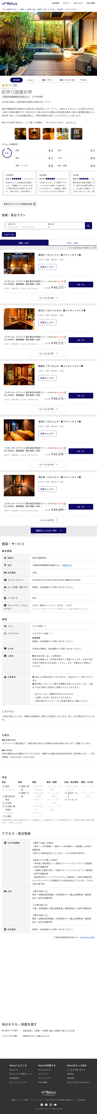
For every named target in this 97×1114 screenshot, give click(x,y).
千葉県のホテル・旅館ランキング (36, 1036)
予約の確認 (90, 3)
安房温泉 (60, 9)
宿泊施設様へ (14, 1078)
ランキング (42, 1074)
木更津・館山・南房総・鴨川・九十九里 (40, 9)
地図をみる (67, 565)
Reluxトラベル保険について (19, 1074)
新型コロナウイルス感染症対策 (18, 204)
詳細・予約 (80, 284)
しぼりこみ (9, 234)
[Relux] (9, 3)
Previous (4, 41)
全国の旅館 (27, 1030)
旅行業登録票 (81, 1100)
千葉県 (21, 9)
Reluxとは (78, 3)
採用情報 (70, 1078)
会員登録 (55, 3)
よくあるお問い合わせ (76, 1069)
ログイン (66, 3)
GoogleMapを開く (87, 937)
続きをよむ (71, 122)
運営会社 (70, 1074)
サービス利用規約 (24, 1100)
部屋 (24, 242)
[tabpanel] (48, 44)
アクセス (83, 80)
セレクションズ (44, 1078)
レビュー (31, 80)
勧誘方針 (14, 1100)
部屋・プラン (47, 80)
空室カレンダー (47, 266)
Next (93, 41)
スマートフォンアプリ (18, 1082)
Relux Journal (44, 1069)
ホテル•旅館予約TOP (9, 9)
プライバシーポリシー (37, 1100)
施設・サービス (65, 80)
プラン (73, 243)
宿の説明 (16, 80)
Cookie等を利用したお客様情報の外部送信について (60, 1100)
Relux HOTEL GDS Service (77, 1082)
